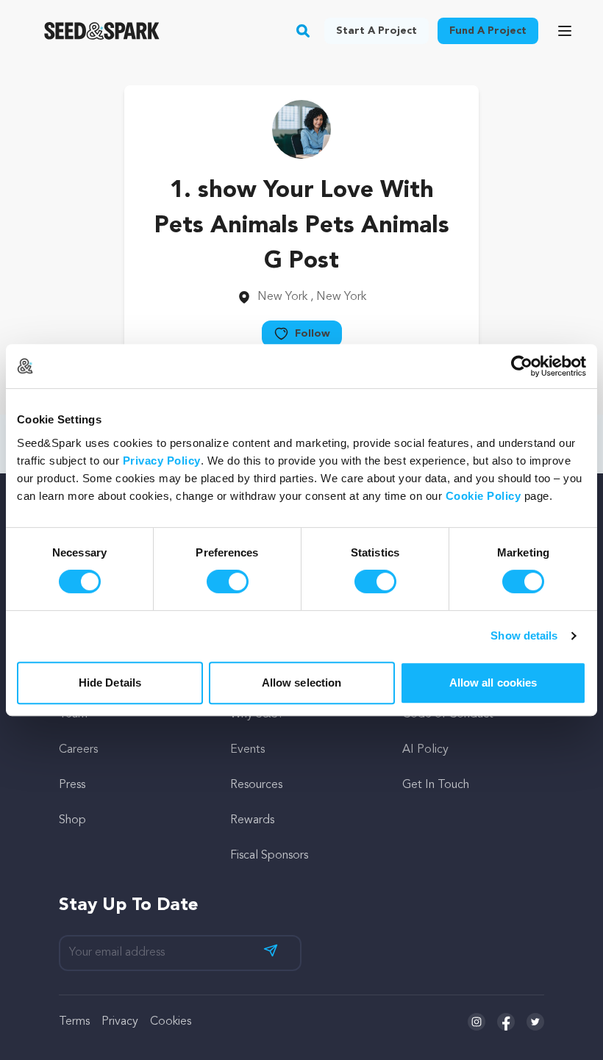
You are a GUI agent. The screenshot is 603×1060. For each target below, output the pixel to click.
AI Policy (425, 750)
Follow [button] (312, 334)
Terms (74, 1022)
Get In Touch (435, 785)
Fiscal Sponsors (269, 856)
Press (72, 785)
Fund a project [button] (488, 31)
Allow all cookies (493, 682)
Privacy (119, 1022)
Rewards (252, 820)
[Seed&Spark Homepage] (102, 31)
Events (247, 750)
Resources (256, 785)
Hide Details (110, 682)
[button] (303, 31)
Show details (523, 635)
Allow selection (302, 682)
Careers (78, 750)
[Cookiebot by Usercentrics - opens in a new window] (521, 366)
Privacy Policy (162, 460)
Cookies (170, 1022)
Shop (72, 820)
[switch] (228, 581)
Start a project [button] (376, 31)
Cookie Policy (483, 496)
